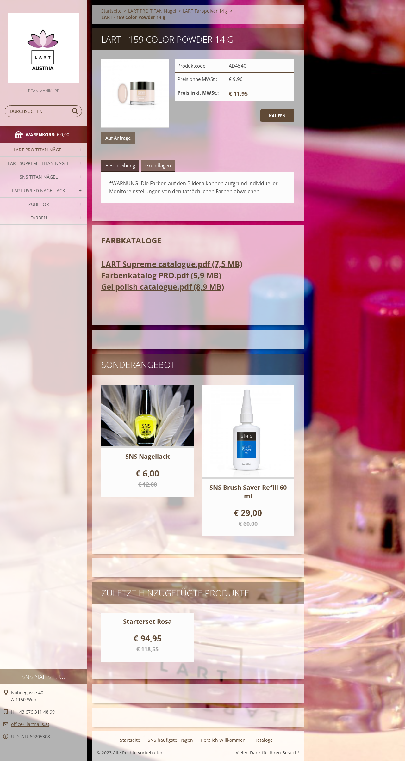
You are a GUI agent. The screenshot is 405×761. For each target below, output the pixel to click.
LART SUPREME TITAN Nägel (38, 163)
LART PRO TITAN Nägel (39, 150)
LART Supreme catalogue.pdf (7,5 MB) (171, 264)
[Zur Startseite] (43, 43)
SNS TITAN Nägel (39, 177)
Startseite (111, 11)
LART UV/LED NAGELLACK (38, 190)
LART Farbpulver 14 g (205, 11)
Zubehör (38, 204)
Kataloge (263, 740)
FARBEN (38, 218)
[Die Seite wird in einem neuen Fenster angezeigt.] (135, 94)
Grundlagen (158, 165)
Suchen (76, 111)
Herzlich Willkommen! (224, 740)
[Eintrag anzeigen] (147, 416)
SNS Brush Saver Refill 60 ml (248, 491)
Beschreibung (120, 165)
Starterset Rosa (147, 621)
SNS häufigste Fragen (170, 740)
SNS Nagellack (147, 456)
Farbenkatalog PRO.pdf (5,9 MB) (161, 275)
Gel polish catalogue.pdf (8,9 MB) (162, 286)
